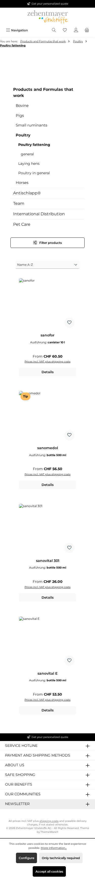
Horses (22, 182)
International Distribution (39, 213)
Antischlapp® (27, 193)
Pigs (20, 115)
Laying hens (29, 163)
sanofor (47, 335)
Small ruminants (31, 125)
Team (18, 203)
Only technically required (61, 858)
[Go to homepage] (47, 16)
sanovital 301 (47, 561)
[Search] (54, 30)
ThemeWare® (49, 832)
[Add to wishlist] (69, 323)
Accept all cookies (49, 871)
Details (48, 372)
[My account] (76, 30)
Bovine (22, 105)
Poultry (23, 135)
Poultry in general (34, 173)
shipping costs (49, 821)
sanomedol (47, 448)
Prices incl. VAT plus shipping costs (47, 361)
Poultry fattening (34, 144)
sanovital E (47, 673)
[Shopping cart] (86, 30)
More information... (54, 848)
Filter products (50, 243)
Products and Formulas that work (43, 92)
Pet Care (21, 224)
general (27, 154)
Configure (26, 858)
